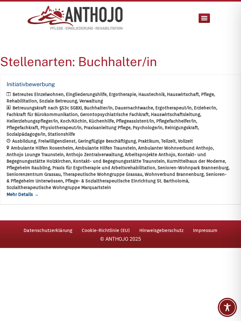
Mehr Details (20, 194)
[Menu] (204, 18)
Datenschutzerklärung (48, 230)
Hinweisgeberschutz (161, 230)
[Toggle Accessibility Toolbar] (227, 307)
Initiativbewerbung (31, 84)
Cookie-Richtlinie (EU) (106, 230)
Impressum (205, 230)
